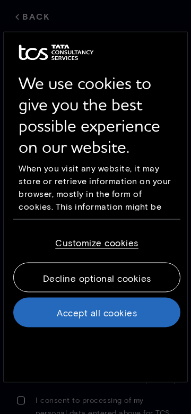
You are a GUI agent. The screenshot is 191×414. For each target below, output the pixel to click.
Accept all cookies (97, 312)
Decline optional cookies (97, 278)
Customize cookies (96, 242)
